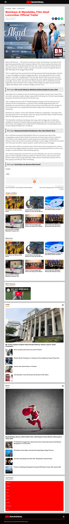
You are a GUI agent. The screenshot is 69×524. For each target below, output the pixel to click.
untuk (8, 496)
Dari (7, 509)
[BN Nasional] (35, 2)
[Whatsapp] (62, 18)
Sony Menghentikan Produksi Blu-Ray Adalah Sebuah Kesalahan (54, 208)
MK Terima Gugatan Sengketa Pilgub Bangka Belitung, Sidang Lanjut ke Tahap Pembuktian (30, 345)
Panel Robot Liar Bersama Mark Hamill (13, 210)
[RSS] (34, 181)
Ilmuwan (8, 506)
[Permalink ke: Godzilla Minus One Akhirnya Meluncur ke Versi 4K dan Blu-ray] (34, 202)
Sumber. (8, 169)
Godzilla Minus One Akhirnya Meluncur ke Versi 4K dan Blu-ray (34, 210)
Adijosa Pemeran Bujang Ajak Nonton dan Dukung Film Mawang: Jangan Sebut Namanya (34, 225)
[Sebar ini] (53, 18)
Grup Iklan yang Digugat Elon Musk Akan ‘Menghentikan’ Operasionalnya (33, 458)
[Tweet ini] (56, 18)
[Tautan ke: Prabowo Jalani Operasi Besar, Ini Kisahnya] (9, 369)
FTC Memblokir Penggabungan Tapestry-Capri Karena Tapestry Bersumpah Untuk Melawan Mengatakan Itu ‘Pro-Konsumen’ (37, 442)
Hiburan (13, 19)
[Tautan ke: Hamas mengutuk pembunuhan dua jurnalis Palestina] (9, 352)
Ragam (8, 482)
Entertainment (8, 19)
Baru (7, 499)
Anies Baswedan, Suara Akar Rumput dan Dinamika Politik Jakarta (31, 374)
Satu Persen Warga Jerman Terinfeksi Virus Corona (51, 187)
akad (7, 174)
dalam (8, 502)
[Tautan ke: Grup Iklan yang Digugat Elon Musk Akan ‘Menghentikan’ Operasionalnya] (9, 461)
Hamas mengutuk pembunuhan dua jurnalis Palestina (28, 349)
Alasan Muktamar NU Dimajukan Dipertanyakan (18, 186)
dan (7, 492)
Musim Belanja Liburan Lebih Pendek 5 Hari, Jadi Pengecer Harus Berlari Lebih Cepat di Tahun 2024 (33, 437)
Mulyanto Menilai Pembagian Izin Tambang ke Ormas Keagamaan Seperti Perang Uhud (36, 358)
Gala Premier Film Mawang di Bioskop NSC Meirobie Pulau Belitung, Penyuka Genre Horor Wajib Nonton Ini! (53, 225)
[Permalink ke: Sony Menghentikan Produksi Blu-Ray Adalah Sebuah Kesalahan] (54, 201)
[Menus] (5, 2)
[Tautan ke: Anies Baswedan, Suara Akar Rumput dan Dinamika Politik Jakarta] (9, 377)
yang (7, 489)
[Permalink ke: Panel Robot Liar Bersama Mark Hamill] (14, 202)
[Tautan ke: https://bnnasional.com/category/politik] (63, 305)
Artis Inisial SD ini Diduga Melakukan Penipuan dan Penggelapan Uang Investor (12, 230)
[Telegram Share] (59, 18)
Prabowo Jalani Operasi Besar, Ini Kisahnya (25, 366)
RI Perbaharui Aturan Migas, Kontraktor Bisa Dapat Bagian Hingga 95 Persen (34, 450)
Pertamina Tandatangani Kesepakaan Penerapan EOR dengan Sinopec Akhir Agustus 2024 (37, 467)
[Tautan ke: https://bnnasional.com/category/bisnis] (63, 386)
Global (8, 486)
